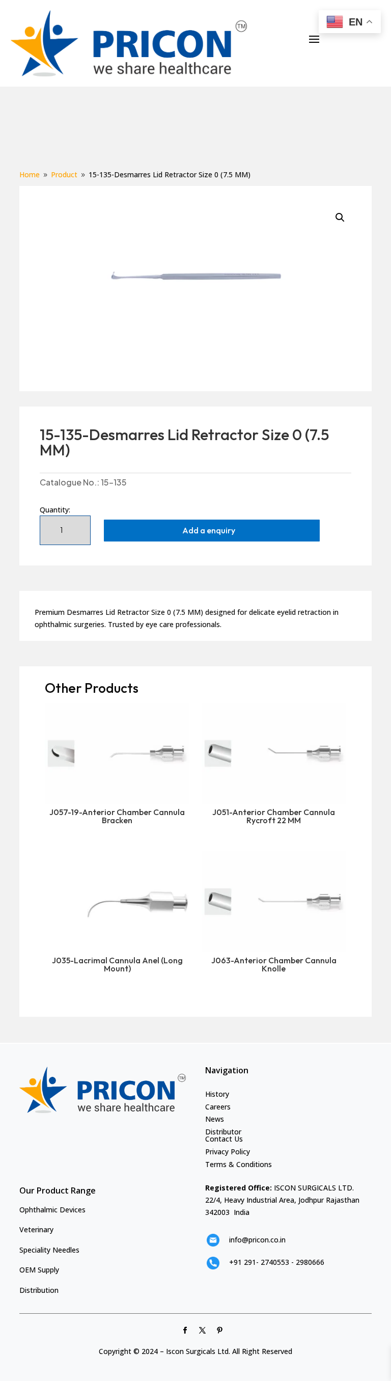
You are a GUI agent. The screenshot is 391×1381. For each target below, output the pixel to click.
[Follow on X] (202, 1330)
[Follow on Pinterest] (220, 1330)
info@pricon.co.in (257, 1239)
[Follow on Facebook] (185, 1330)
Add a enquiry (208, 530)
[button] (340, 217)
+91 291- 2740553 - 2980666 (276, 1262)
